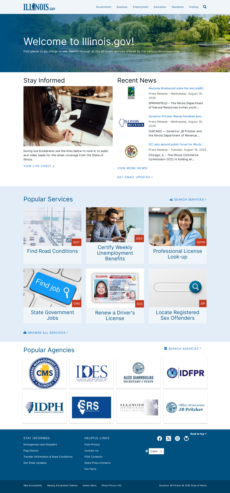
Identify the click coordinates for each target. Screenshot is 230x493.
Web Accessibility (32, 485)
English (154, 451)
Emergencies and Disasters (40, 444)
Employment (140, 6)
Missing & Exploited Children (62, 485)
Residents (178, 6)
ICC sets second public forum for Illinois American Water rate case (175, 144)
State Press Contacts (97, 462)
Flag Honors (30, 450)
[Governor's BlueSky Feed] (186, 439)
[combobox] (156, 451)
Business (122, 6)
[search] (205, 7)
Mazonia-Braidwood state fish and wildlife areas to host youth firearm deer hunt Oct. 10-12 (177, 88)
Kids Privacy (92, 444)
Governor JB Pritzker (170, 485)
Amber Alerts (89, 485)
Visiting (193, 6)
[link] (159, 439)
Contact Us (91, 450)
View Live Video (37, 166)
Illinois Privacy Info (111, 485)
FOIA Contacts (93, 456)
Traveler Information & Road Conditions (47, 456)
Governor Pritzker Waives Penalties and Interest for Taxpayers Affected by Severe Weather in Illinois (176, 116)
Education (160, 6)
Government (103, 6)
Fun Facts (90, 468)
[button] (135, 177)
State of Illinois (199, 485)
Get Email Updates (35, 462)
